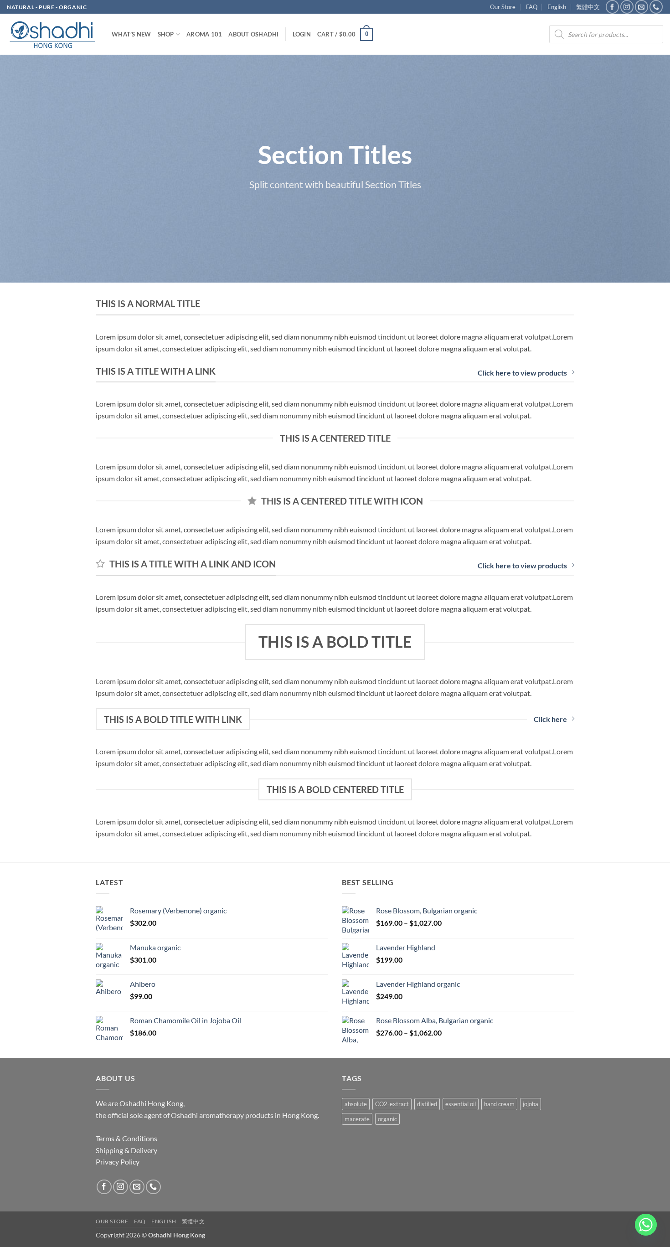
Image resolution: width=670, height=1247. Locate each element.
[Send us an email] (641, 6)
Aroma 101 (204, 34)
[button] (302, 34)
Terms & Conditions (126, 1138)
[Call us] (656, 6)
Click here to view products (522, 372)
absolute (356, 1104)
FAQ (531, 6)
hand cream (499, 1104)
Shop (166, 34)
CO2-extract (392, 1104)
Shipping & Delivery (126, 1150)
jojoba (530, 1104)
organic (387, 1119)
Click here (550, 719)
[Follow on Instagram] (627, 6)
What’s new (131, 34)
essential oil (460, 1104)
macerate (357, 1119)
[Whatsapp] (646, 1225)
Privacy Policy (117, 1161)
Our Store (502, 6)
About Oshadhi (253, 34)
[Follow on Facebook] (612, 6)
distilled (427, 1104)
